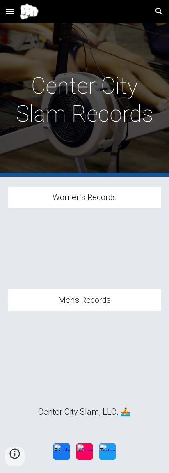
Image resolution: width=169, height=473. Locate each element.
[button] (10, 11)
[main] (84, 100)
